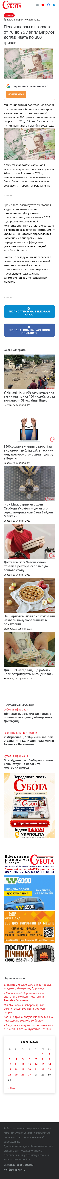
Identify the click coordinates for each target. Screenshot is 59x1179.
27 (29, 1074)
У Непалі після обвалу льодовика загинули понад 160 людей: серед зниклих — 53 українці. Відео (29, 396)
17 (9, 1069)
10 (9, 1064)
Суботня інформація (16, 709)
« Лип (11, 1088)
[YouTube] (42, 4)
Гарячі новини (13, 732)
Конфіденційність (14, 1169)
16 (49, 1064)
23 (49, 1069)
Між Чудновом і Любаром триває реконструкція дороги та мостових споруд (28, 763)
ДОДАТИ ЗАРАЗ (16, 94)
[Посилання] (12, 5)
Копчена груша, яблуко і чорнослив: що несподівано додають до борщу (28, 1018)
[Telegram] (53, 4)
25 (16, 1074)
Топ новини (30, 732)
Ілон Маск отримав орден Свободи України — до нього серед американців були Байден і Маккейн (29, 510)
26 (22, 1074)
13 (29, 1064)
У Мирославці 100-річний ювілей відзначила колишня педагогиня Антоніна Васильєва (29, 740)
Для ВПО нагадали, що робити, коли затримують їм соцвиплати (28, 672)
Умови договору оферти (19, 1164)
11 (16, 1064)
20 (29, 1069)
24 (9, 1074)
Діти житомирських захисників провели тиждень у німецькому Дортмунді (28, 717)
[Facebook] (48, 4)
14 (36, 1064)
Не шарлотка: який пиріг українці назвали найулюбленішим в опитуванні (29, 620)
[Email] (37, 4)
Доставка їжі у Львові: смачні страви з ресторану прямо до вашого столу (26, 566)
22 (42, 1069)
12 (22, 1064)
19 (22, 1069)
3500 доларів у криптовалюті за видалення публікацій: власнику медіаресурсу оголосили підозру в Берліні (28, 452)
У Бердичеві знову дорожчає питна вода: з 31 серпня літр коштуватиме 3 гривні (29, 1027)
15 (42, 1064)
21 (36, 1069)
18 (16, 1069)
